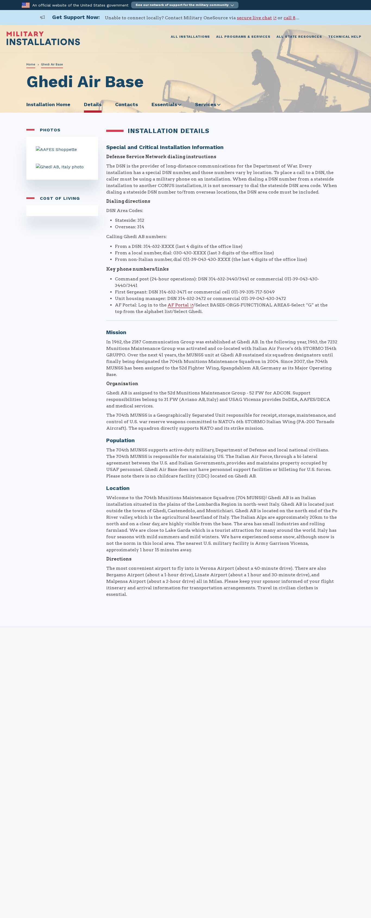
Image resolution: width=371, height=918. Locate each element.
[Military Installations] (43, 43)
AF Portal (178, 305)
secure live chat (254, 17)
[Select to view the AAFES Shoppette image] (62, 149)
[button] (184, 5)
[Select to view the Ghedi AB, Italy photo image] (62, 167)
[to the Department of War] (26, 4)
